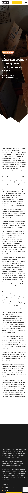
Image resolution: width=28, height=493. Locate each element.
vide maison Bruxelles (17, 171)
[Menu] (26, 3)
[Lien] (5, 2)
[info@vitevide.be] (3, 488)
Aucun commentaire (9, 77)
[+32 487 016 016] (3, 490)
